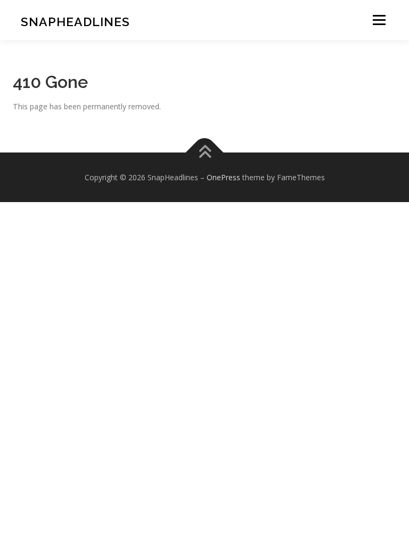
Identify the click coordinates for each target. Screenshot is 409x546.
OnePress (223, 177)
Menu (379, 20)
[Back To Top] (205, 152)
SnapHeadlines (75, 21)
